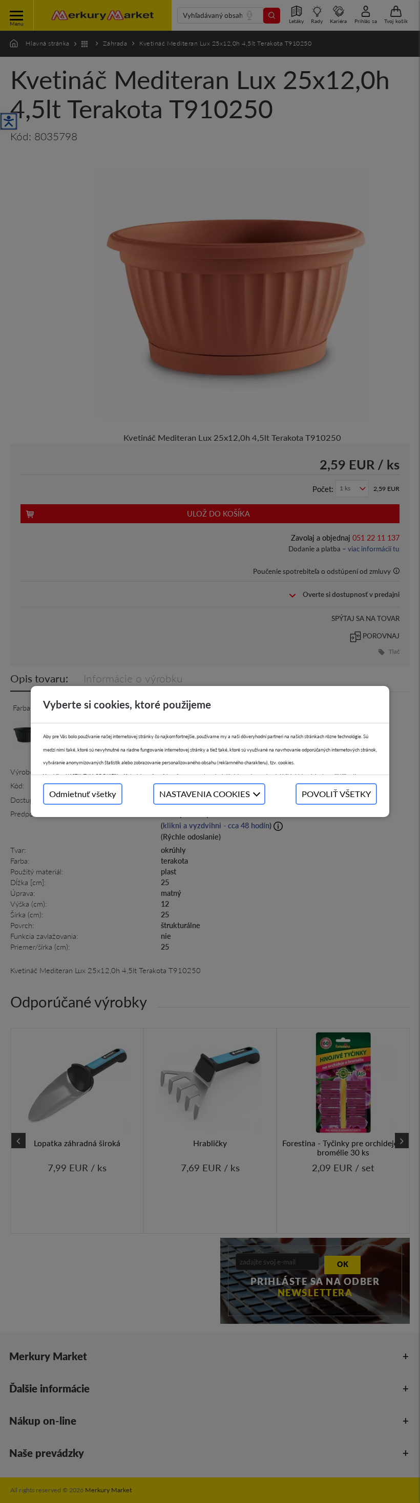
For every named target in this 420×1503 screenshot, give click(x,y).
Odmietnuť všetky (82, 794)
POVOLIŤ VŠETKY (336, 794)
